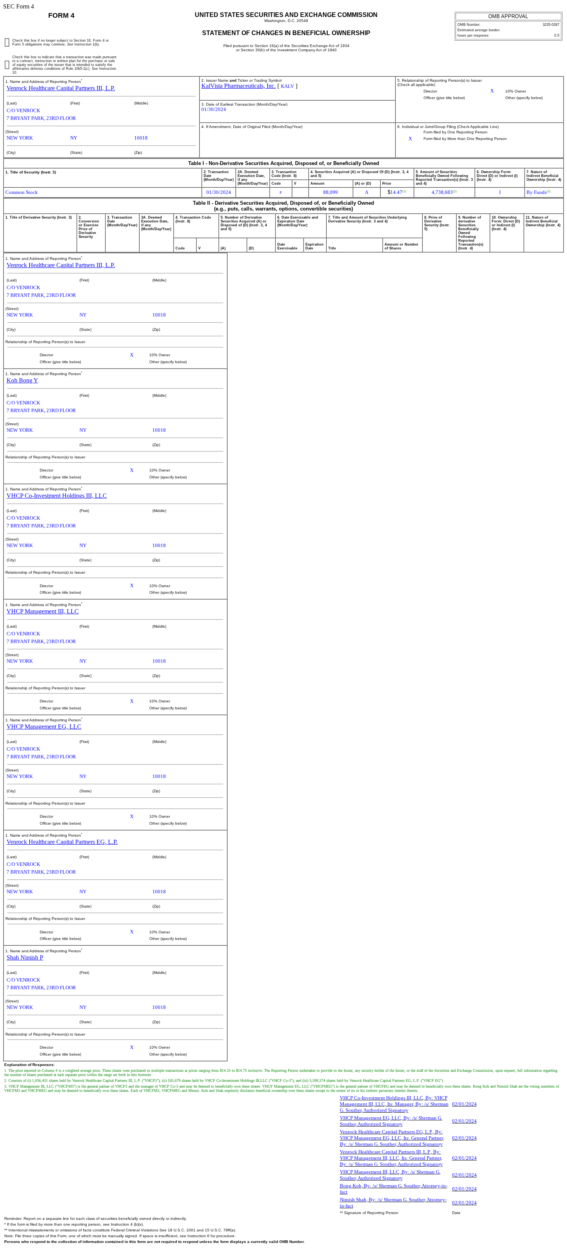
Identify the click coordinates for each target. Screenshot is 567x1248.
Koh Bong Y (22, 380)
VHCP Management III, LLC (43, 611)
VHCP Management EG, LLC (44, 726)
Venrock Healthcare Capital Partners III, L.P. (61, 88)
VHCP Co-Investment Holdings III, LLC (57, 495)
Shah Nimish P (25, 957)
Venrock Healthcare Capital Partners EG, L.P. (62, 842)
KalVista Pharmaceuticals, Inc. (238, 86)
